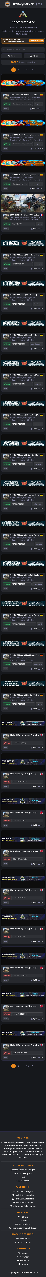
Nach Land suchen (23, 1242)
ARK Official (23, 1217)
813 (27, 69)
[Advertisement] (23, 1101)
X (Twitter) (24, 1257)
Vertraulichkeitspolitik (23, 1173)
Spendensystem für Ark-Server (23, 1228)
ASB (23, 1177)
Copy (8, 104)
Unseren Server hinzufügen (23, 1169)
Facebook (24, 1260)
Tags (13, 56)
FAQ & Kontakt (23, 1180)
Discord (24, 1253)
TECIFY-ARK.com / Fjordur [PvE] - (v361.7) (28, 695)
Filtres (35, 56)
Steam (24, 1264)
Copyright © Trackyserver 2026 (23, 1272)
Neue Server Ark (23, 1238)
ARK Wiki (23, 1220)
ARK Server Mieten (23, 1224)
